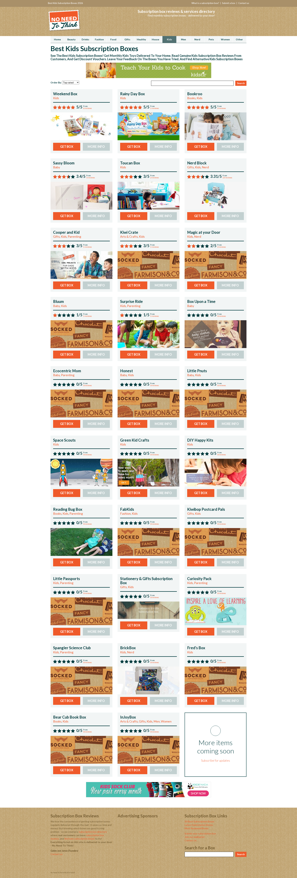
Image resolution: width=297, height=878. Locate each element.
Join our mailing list (195, 836)
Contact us (243, 3)
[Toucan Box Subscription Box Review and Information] (148, 195)
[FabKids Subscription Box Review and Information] (148, 541)
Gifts (190, 167)
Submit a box (228, 3)
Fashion (125, 513)
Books (191, 98)
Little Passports (66, 578)
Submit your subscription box (200, 833)
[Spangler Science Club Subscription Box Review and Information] (81, 680)
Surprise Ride (131, 301)
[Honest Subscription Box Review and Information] (148, 403)
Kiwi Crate (129, 232)
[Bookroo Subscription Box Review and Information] (215, 126)
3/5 (146, 176)
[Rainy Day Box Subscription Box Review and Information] (148, 126)
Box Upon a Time (201, 301)
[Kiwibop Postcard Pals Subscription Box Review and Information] (215, 541)
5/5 (79, 107)
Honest (126, 370)
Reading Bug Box (67, 509)
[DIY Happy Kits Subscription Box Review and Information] (215, 472)
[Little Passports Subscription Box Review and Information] (81, 610)
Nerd (205, 167)
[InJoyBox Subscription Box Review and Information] (148, 749)
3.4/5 (80, 176)
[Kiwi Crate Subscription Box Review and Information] (148, 264)
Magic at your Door (203, 232)
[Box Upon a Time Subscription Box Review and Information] (215, 333)
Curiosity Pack (199, 578)
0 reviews (221, 316)
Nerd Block (197, 163)
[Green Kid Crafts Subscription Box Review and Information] (148, 472)
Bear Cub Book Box (69, 717)
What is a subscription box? (205, 3)
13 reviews (227, 177)
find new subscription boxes (79, 838)
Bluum (58, 301)
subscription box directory (93, 831)
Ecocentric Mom (67, 370)
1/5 (79, 315)
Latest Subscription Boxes (199, 824)
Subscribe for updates (215, 760)
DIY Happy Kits (200, 440)
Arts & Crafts (129, 236)
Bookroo (194, 93)
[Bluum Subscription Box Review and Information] (81, 333)
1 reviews (154, 108)
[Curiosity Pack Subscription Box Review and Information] (215, 610)
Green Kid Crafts (134, 440)
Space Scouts (64, 440)
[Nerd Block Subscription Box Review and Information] (215, 195)
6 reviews (87, 108)
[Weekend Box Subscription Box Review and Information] (81, 126)
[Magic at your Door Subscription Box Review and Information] (215, 264)
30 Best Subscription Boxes (199, 821)
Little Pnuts (197, 370)
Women (166, 721)
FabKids (127, 509)
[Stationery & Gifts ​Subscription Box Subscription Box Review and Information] (148, 609)
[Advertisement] (148, 844)
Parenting (74, 236)
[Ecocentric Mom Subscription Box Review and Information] (81, 403)
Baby (56, 167)
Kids (56, 98)
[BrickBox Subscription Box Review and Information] (148, 680)
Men (156, 721)
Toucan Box (130, 163)
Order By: (56, 82)
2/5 (213, 245)
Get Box (66, 146)
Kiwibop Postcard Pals (206, 509)
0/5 (213, 315)
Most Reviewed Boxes (197, 828)
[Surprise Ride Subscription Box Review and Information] (148, 333)
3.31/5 (216, 176)
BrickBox (128, 647)
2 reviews (221, 108)
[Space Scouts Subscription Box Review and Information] (81, 472)
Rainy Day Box (132, 93)
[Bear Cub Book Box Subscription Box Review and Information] (81, 749)
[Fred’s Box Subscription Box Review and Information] (215, 680)
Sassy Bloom (63, 163)
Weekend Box (65, 93)
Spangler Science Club (72, 647)
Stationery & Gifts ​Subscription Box (146, 580)
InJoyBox (128, 717)
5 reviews (90, 177)
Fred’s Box (196, 647)
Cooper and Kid (66, 232)
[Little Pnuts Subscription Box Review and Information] (215, 403)
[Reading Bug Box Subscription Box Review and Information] (81, 541)
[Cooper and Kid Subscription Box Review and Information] (81, 264)
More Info (96, 146)
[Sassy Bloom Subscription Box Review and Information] (81, 195)
